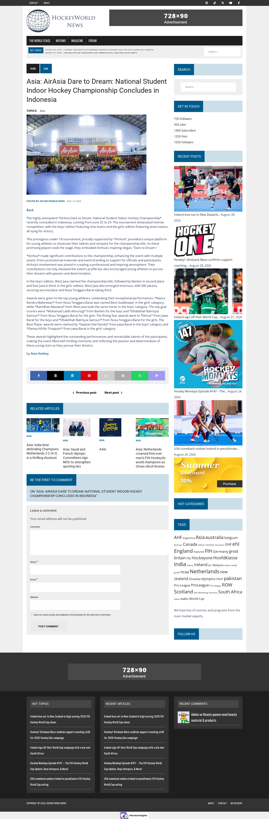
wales (184, 599)
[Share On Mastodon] (156, 375)
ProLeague (200, 585)
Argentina (189, 538)
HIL (188, 558)
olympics (208, 578)
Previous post (86, 393)
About (47, 2)
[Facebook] (238, 2)
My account (236, 803)
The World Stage (39, 40)
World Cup (196, 598)
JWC (210, 565)
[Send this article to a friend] (106, 375)
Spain (177, 598)
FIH (208, 551)
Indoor (190, 565)
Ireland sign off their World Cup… (197, 317)
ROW (227, 585)
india (180, 564)
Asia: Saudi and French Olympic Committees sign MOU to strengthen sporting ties (77, 457)
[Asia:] (110, 434)
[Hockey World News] (61, 21)
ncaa (184, 571)
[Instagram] (206, 2)
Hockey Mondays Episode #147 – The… (201, 391)
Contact (33, 2)
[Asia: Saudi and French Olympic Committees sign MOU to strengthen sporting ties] (77, 434)
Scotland (183, 591)
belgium (231, 537)
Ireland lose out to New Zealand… (197, 215)
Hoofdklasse (225, 558)
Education (220, 545)
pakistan (233, 578)
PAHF (219, 579)
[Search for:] (208, 87)
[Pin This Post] (89, 375)
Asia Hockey (40, 353)
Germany (220, 551)
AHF (178, 537)
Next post (111, 393)
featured (199, 551)
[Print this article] (123, 375)
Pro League (215, 585)
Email (33, 579)
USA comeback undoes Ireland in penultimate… (206, 449)
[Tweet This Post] (55, 375)
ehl (235, 544)
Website (34, 597)
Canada (190, 544)
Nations (61, 40)
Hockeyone (202, 557)
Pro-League (182, 585)
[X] (222, 2)
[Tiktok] (214, 2)
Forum (93, 40)
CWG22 (201, 545)
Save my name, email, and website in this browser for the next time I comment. (72, 615)
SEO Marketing (201, 592)
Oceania (194, 579)
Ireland (200, 564)
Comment (35, 527)
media (227, 565)
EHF (228, 544)
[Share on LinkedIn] (72, 375)
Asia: (103, 449)
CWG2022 (209, 545)
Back (30, 210)
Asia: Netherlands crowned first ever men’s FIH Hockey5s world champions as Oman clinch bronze (150, 457)
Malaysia (217, 565)
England (183, 550)
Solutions (213, 592)
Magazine (77, 40)
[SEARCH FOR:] (222, 52)
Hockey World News (52, 201)
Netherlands (204, 571)
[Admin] (183, 720)
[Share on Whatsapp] (139, 375)
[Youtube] (230, 2)
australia (214, 537)
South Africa (230, 592)
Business (178, 545)
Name (33, 562)
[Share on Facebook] (38, 375)
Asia (42, 111)
